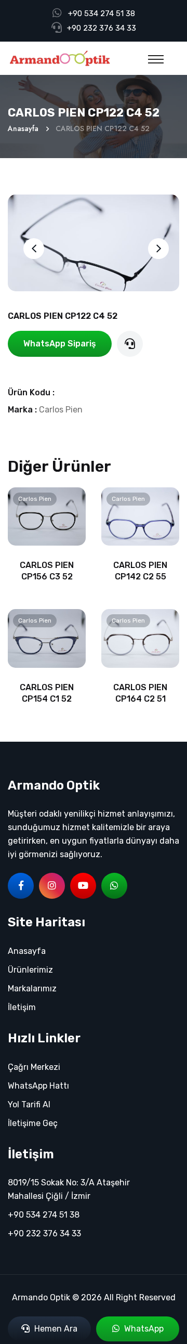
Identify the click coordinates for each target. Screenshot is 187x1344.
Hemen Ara (54, 1329)
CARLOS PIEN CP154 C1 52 (47, 693)
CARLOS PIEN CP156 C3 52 (47, 570)
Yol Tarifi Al (29, 1104)
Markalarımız (32, 988)
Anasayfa (23, 128)
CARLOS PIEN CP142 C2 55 (140, 570)
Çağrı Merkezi (34, 1067)
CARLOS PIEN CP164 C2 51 (140, 693)
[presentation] (33, 248)
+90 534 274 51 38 (101, 13)
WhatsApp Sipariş (59, 343)
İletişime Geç (33, 1123)
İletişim (22, 1007)
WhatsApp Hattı (38, 1086)
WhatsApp (143, 1329)
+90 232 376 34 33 (101, 28)
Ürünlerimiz (30, 970)
